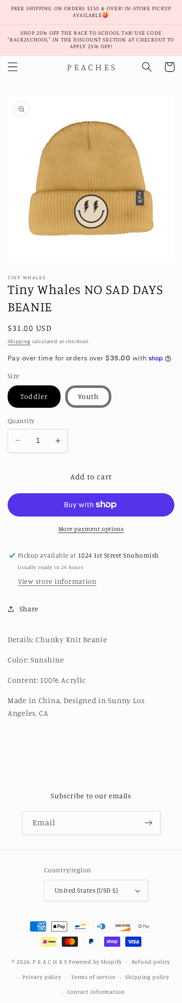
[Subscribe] (149, 823)
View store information (57, 581)
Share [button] (29, 609)
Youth (88, 396)
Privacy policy (41, 976)
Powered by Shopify (95, 961)
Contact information (96, 991)
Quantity (21, 421)
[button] (13, 67)
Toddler (34, 396)
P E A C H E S (50, 961)
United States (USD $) (86, 890)
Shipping (19, 341)
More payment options (91, 528)
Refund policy (151, 961)
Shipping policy (147, 976)
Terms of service (93, 976)
